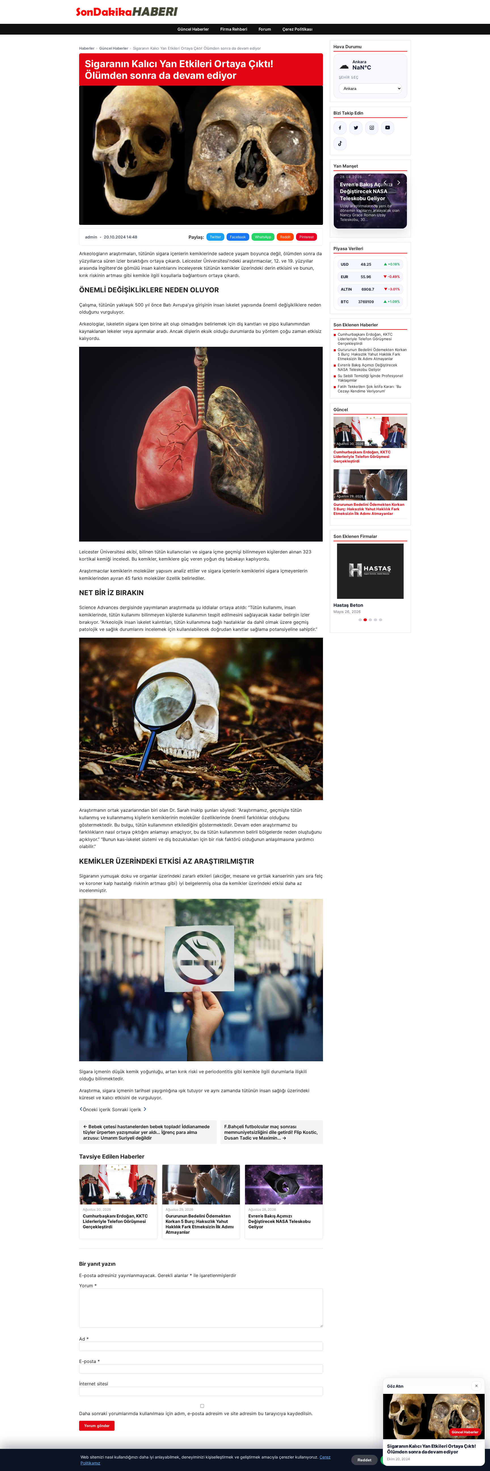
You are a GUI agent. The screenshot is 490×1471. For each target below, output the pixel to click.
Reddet (364, 1460)
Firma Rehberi (233, 29)
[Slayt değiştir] (360, 619)
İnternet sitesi (93, 1384)
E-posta (89, 1361)
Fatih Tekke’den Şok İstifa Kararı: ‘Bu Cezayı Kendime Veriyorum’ (369, 388)
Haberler (86, 48)
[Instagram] (371, 127)
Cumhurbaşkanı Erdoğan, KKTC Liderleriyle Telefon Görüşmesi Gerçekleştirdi (365, 339)
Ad (84, 1339)
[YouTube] (387, 127)
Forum (265, 29)
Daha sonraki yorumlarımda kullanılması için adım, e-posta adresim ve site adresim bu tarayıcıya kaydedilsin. (195, 1413)
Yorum (88, 1285)
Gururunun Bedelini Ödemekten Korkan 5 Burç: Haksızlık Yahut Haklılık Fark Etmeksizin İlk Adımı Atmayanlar (372, 354)
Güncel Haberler (193, 29)
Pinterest (306, 237)
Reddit (285, 237)
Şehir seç (349, 77)
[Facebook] (340, 127)
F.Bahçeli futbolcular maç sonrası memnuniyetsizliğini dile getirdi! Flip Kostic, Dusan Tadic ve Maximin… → (271, 1132)
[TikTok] (340, 143)
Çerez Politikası (297, 29)
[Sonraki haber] (398, 182)
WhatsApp (263, 237)
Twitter (215, 237)
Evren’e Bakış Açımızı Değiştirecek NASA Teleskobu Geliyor (367, 367)
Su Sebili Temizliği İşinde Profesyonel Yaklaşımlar (370, 377)
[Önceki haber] (386, 182)
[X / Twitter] (355, 127)
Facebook (238, 237)
